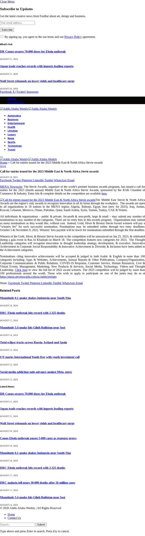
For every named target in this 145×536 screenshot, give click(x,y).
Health (11, 127)
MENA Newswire (11, 186)
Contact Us (16, 102)
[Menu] (1, 156)
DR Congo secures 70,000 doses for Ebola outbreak (33, 51)
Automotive (14, 115)
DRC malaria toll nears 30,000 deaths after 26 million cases (37, 482)
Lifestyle (13, 130)
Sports (11, 142)
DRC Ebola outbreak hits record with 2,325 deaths (32, 312)
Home (12, 98)
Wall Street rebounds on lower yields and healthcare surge (37, 81)
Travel (11, 149)
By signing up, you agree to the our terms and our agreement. (50, 36)
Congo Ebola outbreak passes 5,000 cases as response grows (38, 438)
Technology (15, 145)
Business (13, 119)
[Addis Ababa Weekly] (28, 108)
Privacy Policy (73, 36)
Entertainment (16, 123)
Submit (41, 524)
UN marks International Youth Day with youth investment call (39, 357)
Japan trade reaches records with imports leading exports (36, 66)
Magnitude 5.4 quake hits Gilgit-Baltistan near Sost (32, 327)
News (11, 138)
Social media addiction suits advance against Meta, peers (36, 372)
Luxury (12, 134)
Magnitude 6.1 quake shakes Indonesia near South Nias (35, 298)
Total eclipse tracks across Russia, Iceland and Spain (33, 342)
